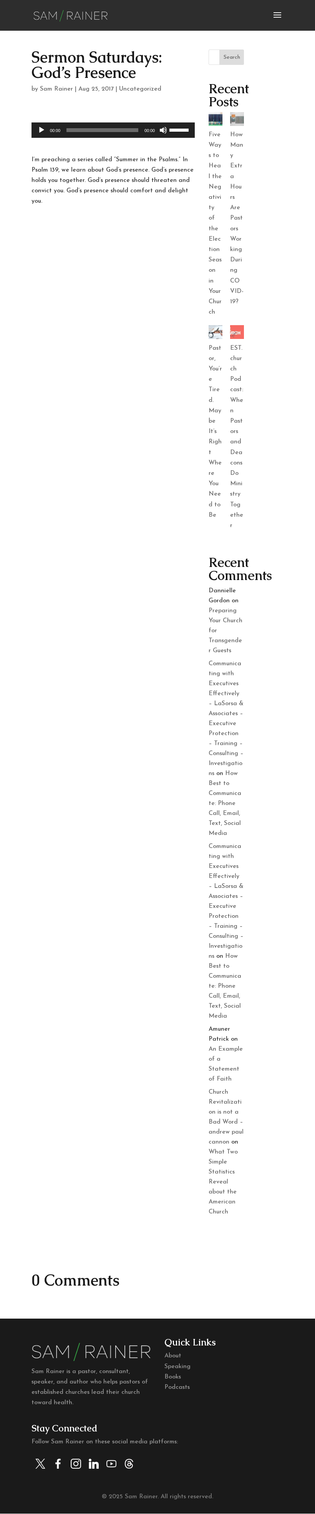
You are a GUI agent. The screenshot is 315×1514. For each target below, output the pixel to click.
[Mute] (163, 130)
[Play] (41, 130)
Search (232, 57)
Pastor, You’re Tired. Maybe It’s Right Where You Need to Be (215, 431)
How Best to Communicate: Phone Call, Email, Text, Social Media (225, 803)
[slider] (180, 129)
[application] (113, 130)
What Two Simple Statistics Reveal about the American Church (223, 1182)
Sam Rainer (56, 89)
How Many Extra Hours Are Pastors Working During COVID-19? (237, 218)
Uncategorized (140, 89)
